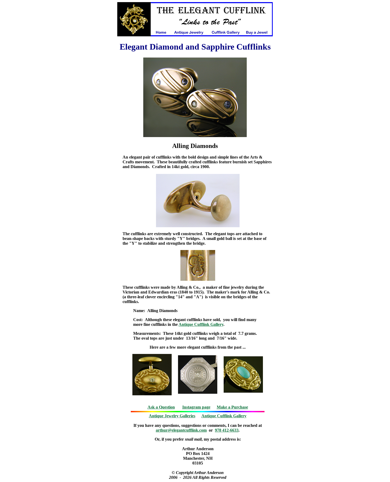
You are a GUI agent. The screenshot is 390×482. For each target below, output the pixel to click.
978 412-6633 (227, 430)
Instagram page (196, 407)
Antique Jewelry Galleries (172, 416)
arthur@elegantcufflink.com (181, 430)
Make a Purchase (232, 407)
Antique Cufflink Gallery (201, 324)
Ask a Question (161, 407)
